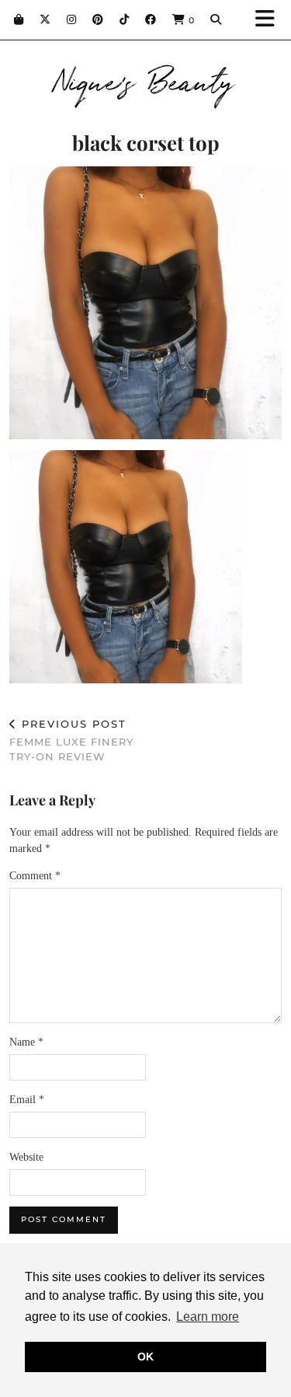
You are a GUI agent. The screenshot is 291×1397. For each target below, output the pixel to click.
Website (26, 1157)
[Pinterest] (98, 19)
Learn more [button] (207, 1316)
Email (26, 1099)
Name (26, 1042)
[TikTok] (125, 19)
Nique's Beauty (145, 79)
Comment (35, 876)
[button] (270, 19)
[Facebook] (151, 19)
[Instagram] (72, 19)
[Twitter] (45, 19)
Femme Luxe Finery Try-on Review (71, 740)
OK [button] (145, 1356)
